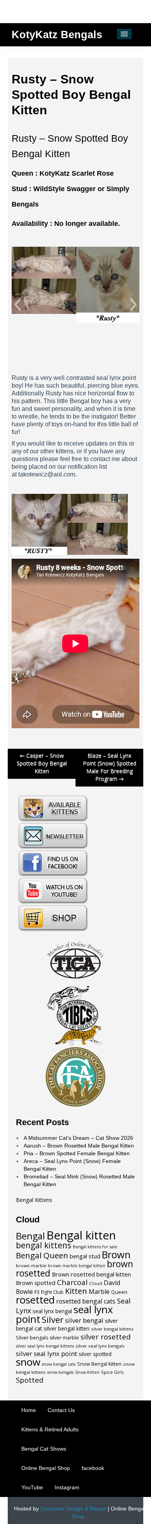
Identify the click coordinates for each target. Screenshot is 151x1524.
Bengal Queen (42, 1255)
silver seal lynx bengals (100, 1346)
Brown (116, 1254)
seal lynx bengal (52, 1311)
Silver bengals (32, 1337)
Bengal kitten (81, 1235)
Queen (119, 1292)
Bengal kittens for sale (95, 1246)
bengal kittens (43, 1245)
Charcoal (72, 1282)
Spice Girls (112, 1372)
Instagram (67, 1487)
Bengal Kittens (34, 1200)
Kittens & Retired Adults (50, 1429)
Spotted (29, 1380)
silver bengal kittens (112, 1329)
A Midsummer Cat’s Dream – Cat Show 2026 (78, 1138)
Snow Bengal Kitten (99, 1364)
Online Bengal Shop (45, 1468)
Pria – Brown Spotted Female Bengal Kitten (77, 1153)
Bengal (30, 1236)
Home (28, 1410)
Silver (52, 1319)
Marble (99, 1291)
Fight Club (52, 1292)
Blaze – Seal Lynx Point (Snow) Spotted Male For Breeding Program (109, 767)
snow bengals (60, 1372)
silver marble (64, 1337)
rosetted (35, 1300)
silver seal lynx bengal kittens (45, 1346)
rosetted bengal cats (85, 1301)
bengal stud (85, 1256)
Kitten (76, 1291)
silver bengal (84, 1320)
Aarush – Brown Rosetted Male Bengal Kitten (79, 1146)
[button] (17, 304)
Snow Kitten (87, 1372)
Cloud (95, 1283)
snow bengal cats (59, 1364)
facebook (93, 1468)
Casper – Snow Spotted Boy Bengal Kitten (42, 763)
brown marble (31, 1265)
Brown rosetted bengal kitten (91, 1274)
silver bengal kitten (66, 1328)
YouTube (32, 1487)
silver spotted (95, 1354)
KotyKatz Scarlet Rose (76, 173)
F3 (36, 1291)
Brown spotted (35, 1283)
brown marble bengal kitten (76, 1265)
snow (28, 1362)
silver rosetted (106, 1336)
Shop (78, 1516)
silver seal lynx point (46, 1353)
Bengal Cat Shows (43, 1449)
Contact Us (61, 1410)
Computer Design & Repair (73, 1508)
